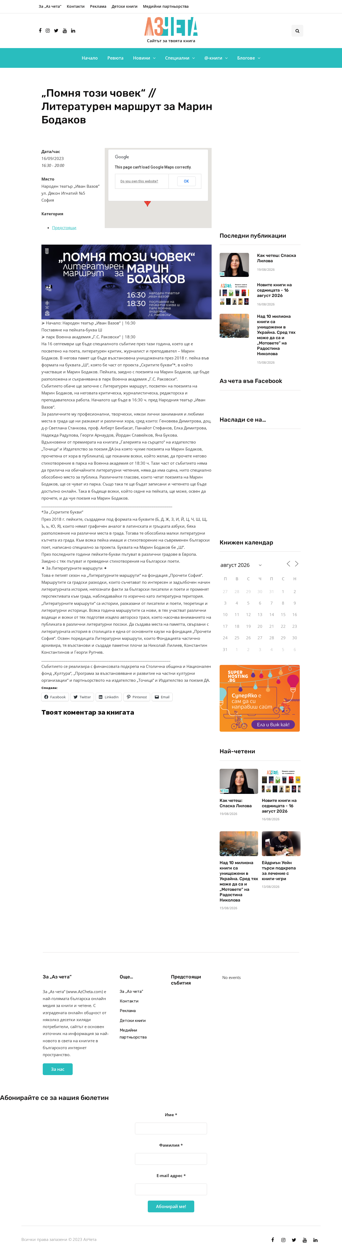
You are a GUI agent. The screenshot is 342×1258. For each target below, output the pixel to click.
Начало (90, 58)
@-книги (213, 58)
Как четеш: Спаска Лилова (236, 803)
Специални (177, 58)
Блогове (246, 58)
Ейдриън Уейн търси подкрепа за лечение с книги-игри (279, 870)
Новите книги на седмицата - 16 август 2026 (274, 290)
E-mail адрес (171, 1175)
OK (186, 181)
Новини (141, 58)
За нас (57, 1069)
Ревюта (115, 58)
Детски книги (125, 6)
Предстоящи (64, 227)
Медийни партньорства (166, 6)
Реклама (98, 6)
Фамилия (171, 1145)
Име (171, 1114)
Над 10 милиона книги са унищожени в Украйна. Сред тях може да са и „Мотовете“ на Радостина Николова (276, 335)
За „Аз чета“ (50, 6)
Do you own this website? (139, 181)
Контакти (76, 6)
